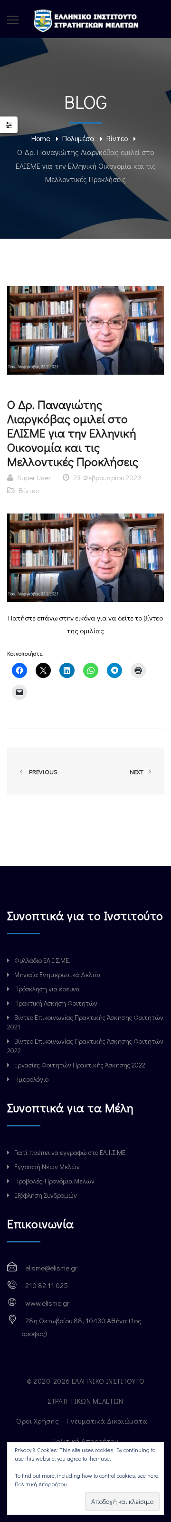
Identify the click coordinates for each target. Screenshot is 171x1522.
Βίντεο (117, 138)
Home (40, 138)
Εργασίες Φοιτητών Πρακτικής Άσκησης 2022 (79, 1064)
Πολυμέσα (78, 138)
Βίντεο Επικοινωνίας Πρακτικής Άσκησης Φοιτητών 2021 (85, 1022)
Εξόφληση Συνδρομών (45, 1195)
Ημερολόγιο (31, 1079)
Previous (41, 771)
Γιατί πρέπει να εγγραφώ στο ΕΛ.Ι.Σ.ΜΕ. (70, 1152)
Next (137, 771)
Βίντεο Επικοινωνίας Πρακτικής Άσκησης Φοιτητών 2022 (85, 1046)
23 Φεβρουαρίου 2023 (107, 477)
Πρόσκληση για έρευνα (47, 988)
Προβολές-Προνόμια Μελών (54, 1180)
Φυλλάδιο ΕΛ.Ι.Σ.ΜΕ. (42, 960)
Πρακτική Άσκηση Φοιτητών (55, 1003)
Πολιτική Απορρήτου (85, 1440)
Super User (34, 477)
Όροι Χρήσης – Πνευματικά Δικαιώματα (82, 1420)
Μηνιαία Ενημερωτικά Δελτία (57, 974)
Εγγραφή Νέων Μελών (47, 1166)
